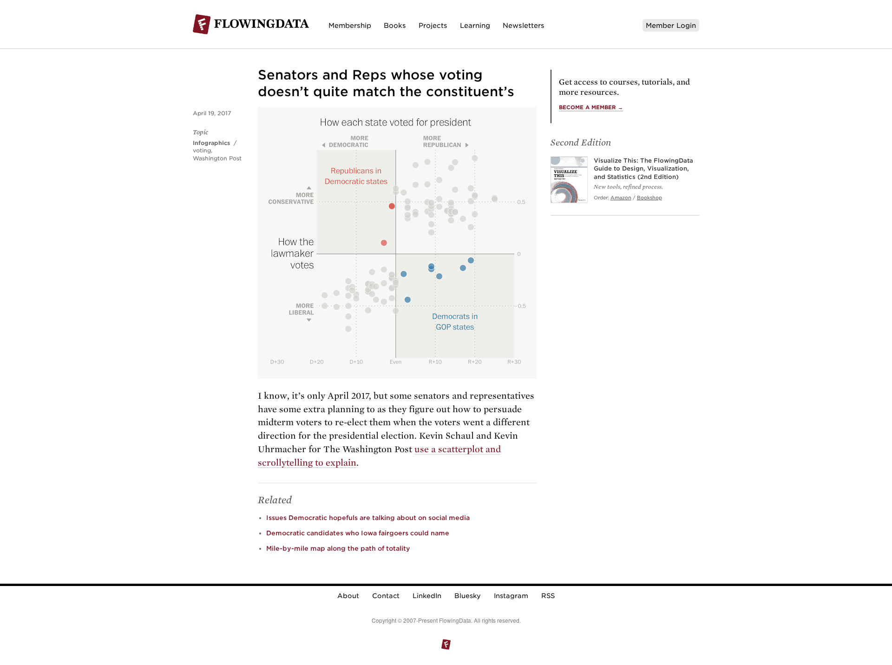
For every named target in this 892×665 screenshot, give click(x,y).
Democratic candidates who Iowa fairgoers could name (357, 533)
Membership (349, 25)
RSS (548, 595)
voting (202, 150)
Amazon (620, 197)
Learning (475, 25)
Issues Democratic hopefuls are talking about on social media (368, 517)
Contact (386, 595)
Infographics (211, 142)
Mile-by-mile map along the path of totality (338, 548)
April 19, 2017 (212, 113)
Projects (433, 25)
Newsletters (523, 25)
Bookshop (649, 197)
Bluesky (467, 595)
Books (395, 25)
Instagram (511, 595)
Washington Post (217, 158)
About (348, 595)
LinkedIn (427, 595)
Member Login (671, 25)
